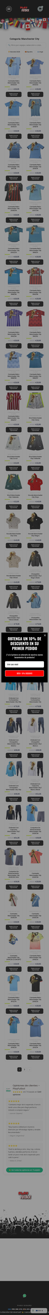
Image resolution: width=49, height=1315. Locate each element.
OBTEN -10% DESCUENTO (24, 673)
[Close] (45, 635)
